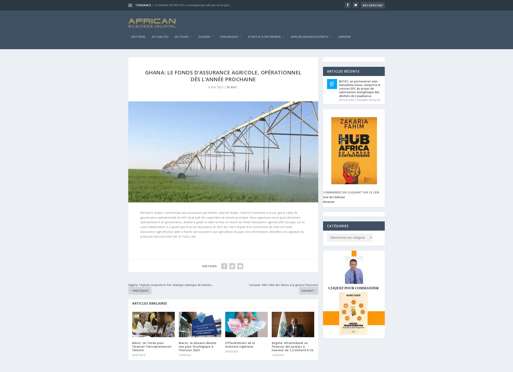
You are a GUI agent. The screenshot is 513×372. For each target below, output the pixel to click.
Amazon (329, 202)
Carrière (344, 37)
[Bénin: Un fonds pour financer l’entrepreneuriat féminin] (153, 324)
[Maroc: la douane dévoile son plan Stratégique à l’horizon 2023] (200, 324)
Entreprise (375, 100)
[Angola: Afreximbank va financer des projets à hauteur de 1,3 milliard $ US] (293, 324)
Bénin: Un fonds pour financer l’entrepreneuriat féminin (152, 346)
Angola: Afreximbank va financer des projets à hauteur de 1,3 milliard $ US (292, 346)
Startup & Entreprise (264, 37)
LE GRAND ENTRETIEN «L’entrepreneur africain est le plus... (192, 5)
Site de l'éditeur (334, 197)
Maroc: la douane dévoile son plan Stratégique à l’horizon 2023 (197, 346)
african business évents (309, 37)
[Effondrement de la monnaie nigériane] (246, 324)
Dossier (204, 37)
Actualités (160, 37)
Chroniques (229, 37)
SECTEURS (182, 37)
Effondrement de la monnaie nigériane (240, 344)
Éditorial (138, 37)
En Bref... (232, 87)
